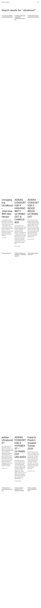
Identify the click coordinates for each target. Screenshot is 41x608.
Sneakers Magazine (6, 2)
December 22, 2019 (31, 471)
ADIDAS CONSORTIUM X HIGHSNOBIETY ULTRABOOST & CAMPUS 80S (20, 211)
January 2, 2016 (4, 468)
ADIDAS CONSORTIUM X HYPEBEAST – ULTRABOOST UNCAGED (20, 447)
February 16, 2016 (31, 239)
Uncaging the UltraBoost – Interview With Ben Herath (7, 208)
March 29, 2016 (17, 246)
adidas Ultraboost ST (7, 440)
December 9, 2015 (18, 480)
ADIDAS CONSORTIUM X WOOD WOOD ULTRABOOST (33, 208)
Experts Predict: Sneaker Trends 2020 (32, 443)
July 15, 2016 (4, 237)
